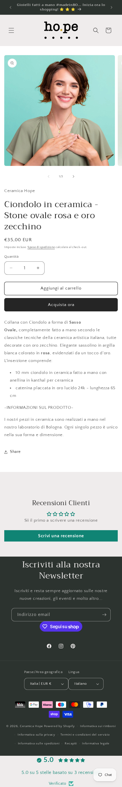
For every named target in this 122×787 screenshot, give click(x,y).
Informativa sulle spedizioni (39, 743)
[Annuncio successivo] (111, 7)
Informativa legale (96, 743)
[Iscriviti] (104, 614)
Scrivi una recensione (61, 535)
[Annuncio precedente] (10, 7)
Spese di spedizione (41, 247)
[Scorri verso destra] (73, 176)
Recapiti (71, 743)
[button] (11, 30)
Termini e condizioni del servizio (85, 734)
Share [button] (15, 451)
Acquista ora (61, 304)
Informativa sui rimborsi (98, 726)
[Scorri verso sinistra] (48, 176)
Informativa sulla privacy (36, 734)
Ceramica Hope (31, 726)
